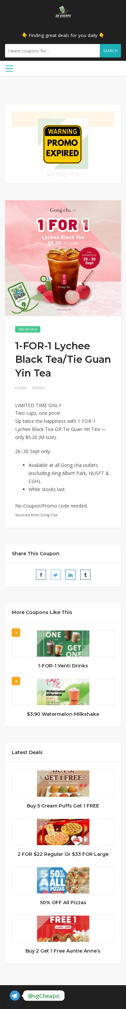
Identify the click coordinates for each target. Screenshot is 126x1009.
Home (20, 387)
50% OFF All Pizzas (63, 903)
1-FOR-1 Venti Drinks (63, 666)
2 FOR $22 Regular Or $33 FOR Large (63, 854)
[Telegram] (15, 996)
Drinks (38, 387)
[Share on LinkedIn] (71, 575)
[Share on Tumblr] (85, 575)
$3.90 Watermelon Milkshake (63, 714)
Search (110, 50)
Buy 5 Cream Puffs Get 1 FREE (63, 806)
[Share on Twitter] (56, 575)
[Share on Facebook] (41, 575)
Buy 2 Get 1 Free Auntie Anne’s (63, 951)
